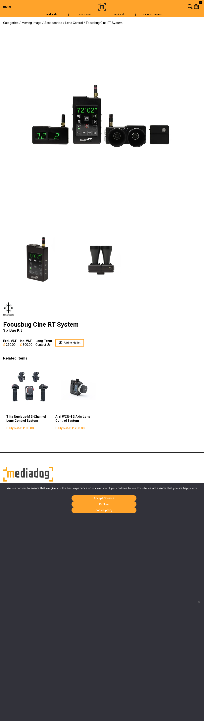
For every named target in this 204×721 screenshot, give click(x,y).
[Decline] (199, 602)
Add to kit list (72, 342)
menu (7, 6)
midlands (51, 14)
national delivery (152, 14)
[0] (155, 6)
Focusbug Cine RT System (104, 23)
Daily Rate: (20, 428)
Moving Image (31, 23)
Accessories (53, 23)
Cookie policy (104, 510)
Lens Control (74, 23)
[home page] (102, 9)
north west (85, 14)
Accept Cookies (104, 498)
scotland (119, 14)
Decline (104, 504)
